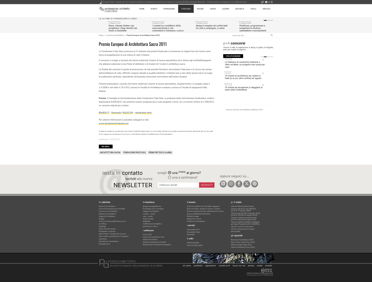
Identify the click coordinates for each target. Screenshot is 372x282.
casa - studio (148, 216)
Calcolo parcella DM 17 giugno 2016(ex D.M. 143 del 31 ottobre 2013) (245, 214)
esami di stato (148, 219)
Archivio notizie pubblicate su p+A (112, 221)
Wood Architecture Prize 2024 (243, 247)
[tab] (265, 20)
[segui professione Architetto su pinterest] (254, 183)
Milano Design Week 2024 (241, 245)
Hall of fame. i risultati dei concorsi (112, 234)
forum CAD (147, 234)
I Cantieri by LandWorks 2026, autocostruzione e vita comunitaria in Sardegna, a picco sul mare (168, 29)
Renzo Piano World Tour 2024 (243, 242)
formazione (169, 9)
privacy (251, 265)
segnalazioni (210, 265)
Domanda (116, 112)
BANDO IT (104, 112)
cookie (259, 265)
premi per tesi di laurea (160, 152)
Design (101, 219)
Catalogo (102, 226)
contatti (268, 265)
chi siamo (187, 265)
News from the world (107, 229)
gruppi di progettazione (152, 206)
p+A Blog (102, 224)
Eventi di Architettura (107, 206)
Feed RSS (190, 234)
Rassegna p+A (104, 244)
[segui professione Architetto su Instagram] (231, 183)
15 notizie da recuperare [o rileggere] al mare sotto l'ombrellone (243, 88)
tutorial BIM (235, 231)
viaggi (213, 9)
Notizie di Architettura (107, 214)
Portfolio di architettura (196, 221)
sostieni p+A (224, 265)
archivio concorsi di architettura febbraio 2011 (244, 109)
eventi (154, 9)
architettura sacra (110, 152)
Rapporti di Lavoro (194, 219)
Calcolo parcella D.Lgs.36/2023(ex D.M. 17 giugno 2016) (243, 210)
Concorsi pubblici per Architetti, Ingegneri (203, 206)
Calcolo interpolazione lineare (242, 229)
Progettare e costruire (107, 231)
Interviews (103, 239)
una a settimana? (184, 177)
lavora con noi (239, 265)
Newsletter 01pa (193, 232)
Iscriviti (207, 184)
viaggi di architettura (151, 211)
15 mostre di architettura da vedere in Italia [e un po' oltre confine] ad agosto (242, 76)
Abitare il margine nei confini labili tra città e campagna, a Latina (211, 26)
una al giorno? (186, 172)
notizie (200, 9)
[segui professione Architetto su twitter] (246, 183)
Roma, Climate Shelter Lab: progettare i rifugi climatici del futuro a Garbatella (123, 28)
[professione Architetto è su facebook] (238, 183)
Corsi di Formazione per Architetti (112, 209)
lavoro (225, 9)
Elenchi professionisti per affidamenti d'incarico (205, 211)
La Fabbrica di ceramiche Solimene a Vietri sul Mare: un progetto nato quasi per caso (244, 64)
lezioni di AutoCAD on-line (153, 237)
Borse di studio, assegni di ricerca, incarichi (203, 209)
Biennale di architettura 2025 (242, 240)
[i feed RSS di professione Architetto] (223, 183)
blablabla (146, 221)
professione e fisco (150, 226)
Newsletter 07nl (193, 229)
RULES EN (128, 112)
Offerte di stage (193, 216)
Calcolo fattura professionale (242, 206)
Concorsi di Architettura (108, 211)
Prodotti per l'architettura (108, 241)
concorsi (111, 11)
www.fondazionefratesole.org (113, 123)
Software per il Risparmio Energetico (157, 244)
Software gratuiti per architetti (154, 242)
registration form (143, 112)
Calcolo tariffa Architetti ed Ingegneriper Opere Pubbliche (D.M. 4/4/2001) (245, 223)
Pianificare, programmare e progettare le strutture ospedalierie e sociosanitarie (252, 28)
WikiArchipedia (193, 243)
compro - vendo (149, 214)
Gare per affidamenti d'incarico (199, 214)
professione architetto (114, 9)
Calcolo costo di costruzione (242, 226)
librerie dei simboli (150, 239)
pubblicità (198, 265)
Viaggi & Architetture (107, 216)
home (141, 9)
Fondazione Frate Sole (134, 152)
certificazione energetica (152, 224)
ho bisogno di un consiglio (153, 209)
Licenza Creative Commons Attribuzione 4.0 (256, 273)
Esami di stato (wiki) (195, 245)
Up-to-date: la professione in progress (114, 236)
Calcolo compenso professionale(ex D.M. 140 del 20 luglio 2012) (244, 218)
